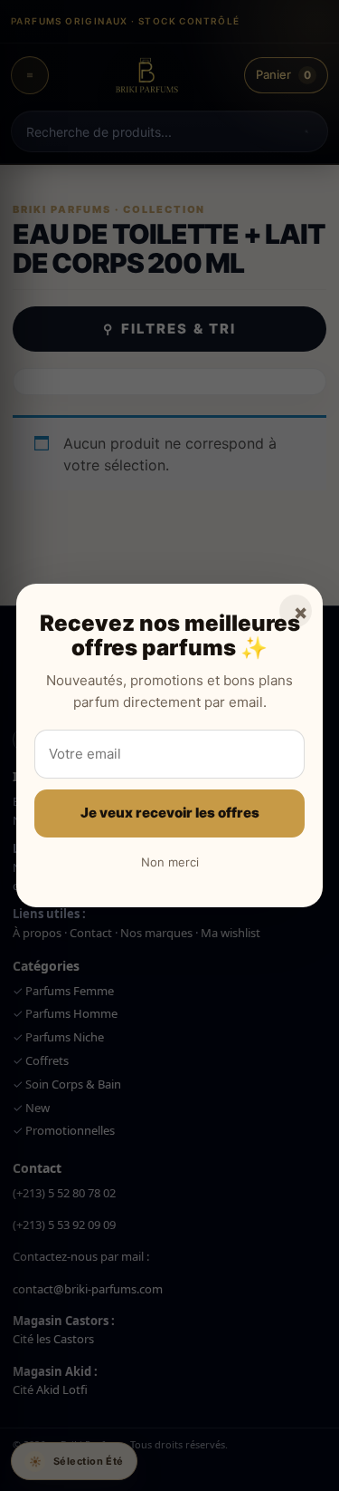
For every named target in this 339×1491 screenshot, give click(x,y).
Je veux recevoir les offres (169, 812)
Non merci (170, 862)
